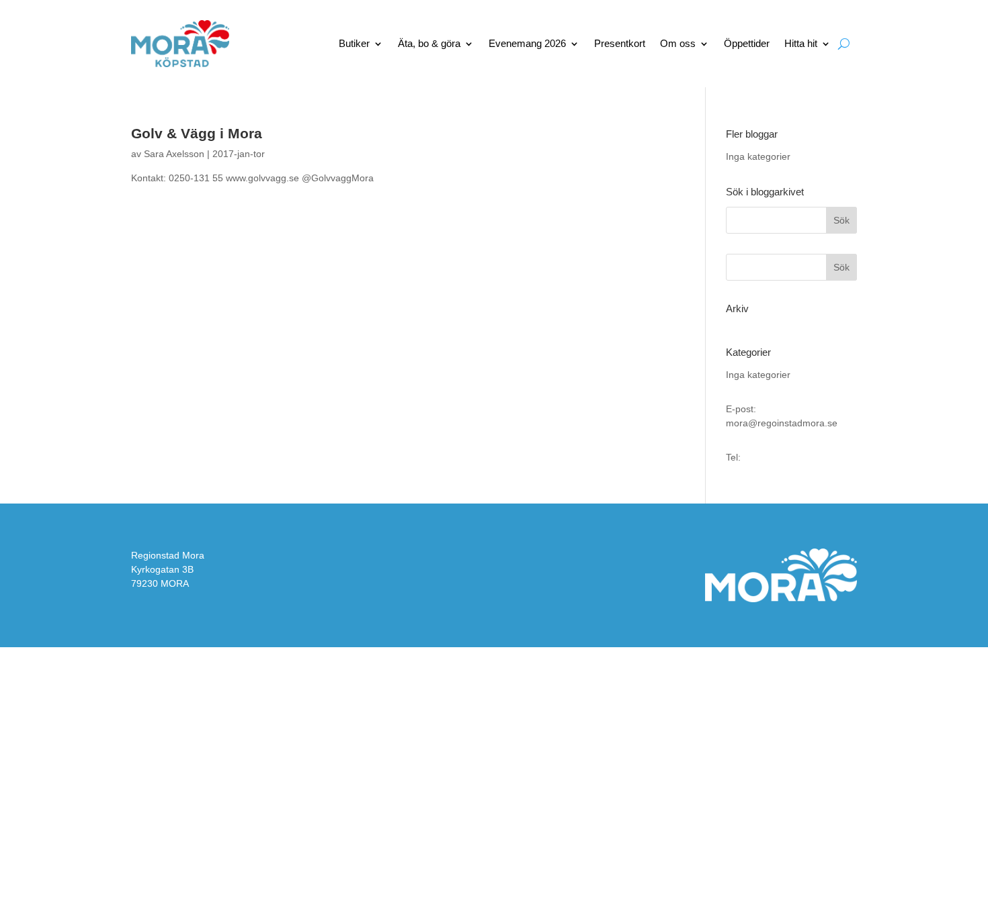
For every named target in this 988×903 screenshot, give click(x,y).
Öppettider (747, 43)
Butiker (354, 43)
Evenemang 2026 (527, 43)
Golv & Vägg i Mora (196, 133)
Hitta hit (800, 43)
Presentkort (619, 43)
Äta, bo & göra (429, 43)
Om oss (678, 43)
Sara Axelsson (174, 153)
